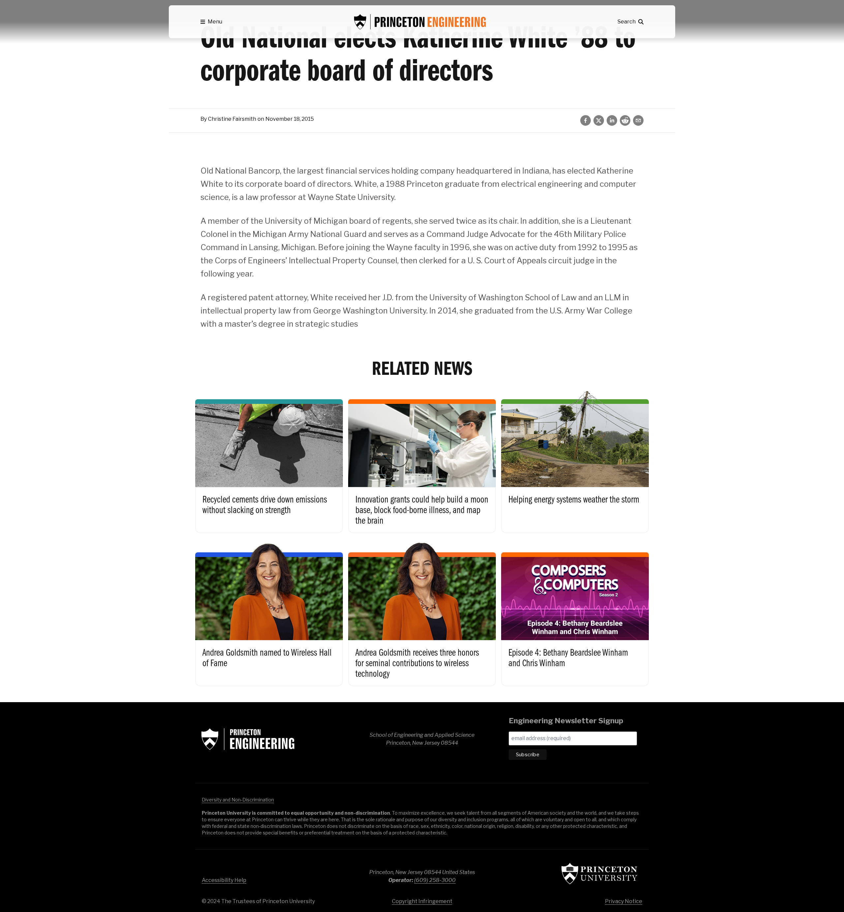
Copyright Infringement (422, 901)
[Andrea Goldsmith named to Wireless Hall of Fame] (269, 612)
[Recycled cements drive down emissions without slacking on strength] (269, 459)
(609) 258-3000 (435, 880)
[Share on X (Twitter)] (598, 120)
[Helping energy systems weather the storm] (575, 459)
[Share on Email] (638, 120)
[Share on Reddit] (625, 120)
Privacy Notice (623, 901)
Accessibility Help (224, 880)
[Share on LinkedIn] (612, 120)
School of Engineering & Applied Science (248, 739)
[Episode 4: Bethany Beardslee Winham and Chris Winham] (575, 612)
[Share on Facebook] (585, 120)
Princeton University (599, 873)
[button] (211, 22)
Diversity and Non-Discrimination (238, 799)
